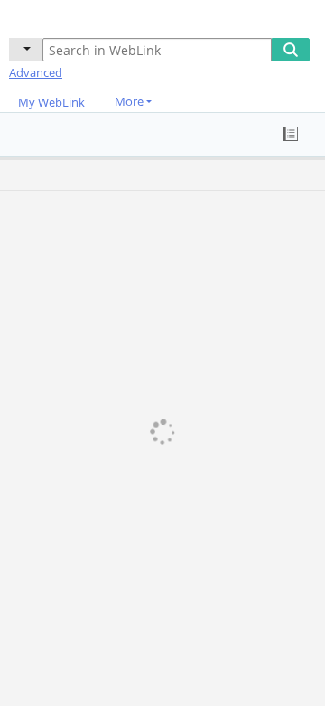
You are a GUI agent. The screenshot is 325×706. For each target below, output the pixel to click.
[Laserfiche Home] (76, 16)
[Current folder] (25, 49)
